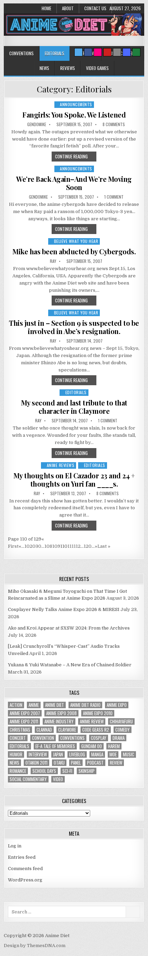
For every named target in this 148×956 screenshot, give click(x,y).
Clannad (44, 729)
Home (46, 8)
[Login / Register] (136, 52)
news (14, 762)
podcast (95, 762)
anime (34, 705)
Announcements (76, 104)
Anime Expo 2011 (24, 721)
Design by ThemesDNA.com (34, 945)
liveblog (77, 754)
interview (38, 754)
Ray (53, 261)
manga (97, 754)
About (68, 8)
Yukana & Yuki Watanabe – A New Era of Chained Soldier (69, 664)
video (58, 779)
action (16, 705)
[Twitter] (78, 52)
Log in (14, 845)
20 (32, 546)
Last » (103, 546)
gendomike (36, 124)
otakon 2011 (36, 762)
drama (119, 738)
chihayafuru (121, 721)
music (128, 754)
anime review (92, 721)
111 (70, 546)
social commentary (28, 779)
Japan (58, 754)
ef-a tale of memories (55, 746)
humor (16, 754)
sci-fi (67, 771)
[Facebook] (88, 52)
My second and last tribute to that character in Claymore (74, 406)
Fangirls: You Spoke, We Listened (74, 114)
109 (56, 546)
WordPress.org (25, 879)
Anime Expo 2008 (61, 713)
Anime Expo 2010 (98, 713)
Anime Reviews (61, 465)
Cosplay (98, 738)
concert (18, 738)
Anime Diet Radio (85, 705)
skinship (86, 771)
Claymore (67, 729)
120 (88, 546)
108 (48, 546)
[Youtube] (107, 52)
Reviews (67, 68)
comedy (122, 729)
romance (18, 771)
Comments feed (25, 868)
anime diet (54, 705)
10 (27, 546)
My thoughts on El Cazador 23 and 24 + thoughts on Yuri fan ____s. (74, 479)
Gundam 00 (91, 746)
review (116, 762)
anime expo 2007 (25, 713)
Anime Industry (59, 721)
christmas (20, 729)
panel (76, 762)
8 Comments (114, 124)
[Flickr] (98, 52)
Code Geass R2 (95, 729)
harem (114, 746)
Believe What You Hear (76, 241)
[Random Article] (127, 52)
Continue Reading (71, 156)
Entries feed (21, 857)
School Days (44, 771)
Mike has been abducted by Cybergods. (74, 251)
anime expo (117, 705)
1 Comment (114, 197)
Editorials (54, 53)
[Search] (117, 52)
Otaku (59, 762)
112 (77, 546)
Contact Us (95, 8)
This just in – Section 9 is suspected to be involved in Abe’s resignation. (74, 327)
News (44, 68)
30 (38, 546)
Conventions (21, 53)
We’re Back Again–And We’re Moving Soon (74, 183)
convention (43, 738)
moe (113, 754)
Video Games (97, 68)
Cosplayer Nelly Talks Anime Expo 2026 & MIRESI (63, 609)
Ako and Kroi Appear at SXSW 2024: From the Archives (69, 628)
